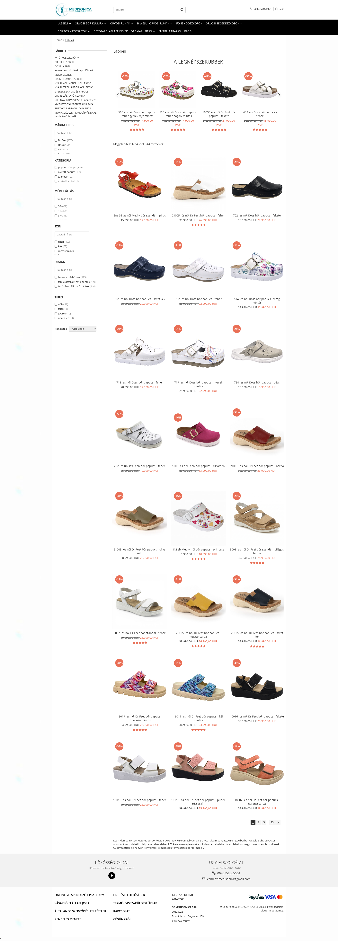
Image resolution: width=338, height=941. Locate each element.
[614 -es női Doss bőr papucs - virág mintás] (257, 267)
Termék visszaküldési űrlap (135, 903)
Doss (61, 145)
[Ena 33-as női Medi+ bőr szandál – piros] (139, 184)
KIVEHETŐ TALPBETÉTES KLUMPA (74, 104)
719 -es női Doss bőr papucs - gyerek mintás (198, 384)
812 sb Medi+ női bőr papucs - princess (198, 549)
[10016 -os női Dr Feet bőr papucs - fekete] (257, 685)
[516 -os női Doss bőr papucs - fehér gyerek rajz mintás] (136, 89)
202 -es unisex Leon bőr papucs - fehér (139, 466)
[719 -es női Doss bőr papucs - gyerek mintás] (198, 351)
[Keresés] (182, 10)
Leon (61, 149)
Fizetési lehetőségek (129, 895)
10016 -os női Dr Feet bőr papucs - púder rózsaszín (198, 801)
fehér (61, 241)
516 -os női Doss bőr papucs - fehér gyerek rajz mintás (136, 114)
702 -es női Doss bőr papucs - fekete (257, 215)
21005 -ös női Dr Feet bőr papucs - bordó (257, 466)
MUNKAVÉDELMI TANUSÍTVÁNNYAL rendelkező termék (75, 114)
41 (59, 211)
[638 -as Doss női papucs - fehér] (260, 89)
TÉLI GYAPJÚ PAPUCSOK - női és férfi (75, 100)
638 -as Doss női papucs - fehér (260, 114)
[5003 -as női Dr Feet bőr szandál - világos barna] (257, 518)
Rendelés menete (68, 919)
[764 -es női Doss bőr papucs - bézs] (257, 351)
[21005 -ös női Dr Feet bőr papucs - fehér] (198, 184)
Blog (187, 31)
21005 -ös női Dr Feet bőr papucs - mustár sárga (198, 634)
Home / (60, 40)
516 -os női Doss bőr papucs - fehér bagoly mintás (177, 114)
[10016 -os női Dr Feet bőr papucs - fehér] (139, 768)
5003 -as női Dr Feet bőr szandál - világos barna (257, 551)
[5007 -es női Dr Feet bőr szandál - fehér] (139, 601)
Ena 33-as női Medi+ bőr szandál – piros (139, 215)
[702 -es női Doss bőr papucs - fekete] (257, 184)
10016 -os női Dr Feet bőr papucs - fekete (257, 716)
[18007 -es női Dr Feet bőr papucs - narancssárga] (257, 768)
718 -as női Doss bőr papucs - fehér (139, 382)
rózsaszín (63, 251)
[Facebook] (111, 875)
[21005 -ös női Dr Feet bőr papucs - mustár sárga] (198, 601)
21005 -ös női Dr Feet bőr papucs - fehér (198, 215)
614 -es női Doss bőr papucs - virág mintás (257, 300)
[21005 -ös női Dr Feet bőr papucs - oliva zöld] (139, 518)
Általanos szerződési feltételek (80, 911)
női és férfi (64, 318)
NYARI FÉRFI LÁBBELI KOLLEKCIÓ (74, 87)
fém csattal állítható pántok (74, 282)
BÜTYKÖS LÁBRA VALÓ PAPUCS (73, 108)
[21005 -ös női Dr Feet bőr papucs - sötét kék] (257, 601)
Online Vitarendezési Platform (79, 895)
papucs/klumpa (67, 167)
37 (59, 215)
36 (59, 206)
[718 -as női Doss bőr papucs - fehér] (139, 351)
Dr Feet (62, 140)
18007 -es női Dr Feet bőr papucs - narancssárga (257, 801)
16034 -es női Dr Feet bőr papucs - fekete (218, 114)
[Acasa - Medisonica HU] (74, 10)
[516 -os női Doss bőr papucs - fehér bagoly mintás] (177, 89)
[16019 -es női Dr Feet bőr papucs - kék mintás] (198, 685)
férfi (60, 309)
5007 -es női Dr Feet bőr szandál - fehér (139, 633)
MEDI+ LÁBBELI (63, 74)
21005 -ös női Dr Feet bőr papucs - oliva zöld (139, 551)
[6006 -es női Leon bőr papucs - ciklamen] (198, 434)
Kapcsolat (121, 911)
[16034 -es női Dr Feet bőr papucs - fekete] (218, 89)
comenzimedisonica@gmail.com (228, 879)
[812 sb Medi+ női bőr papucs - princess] (198, 518)
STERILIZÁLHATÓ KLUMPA (70, 95)
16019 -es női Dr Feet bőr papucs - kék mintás (198, 718)
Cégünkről (122, 919)
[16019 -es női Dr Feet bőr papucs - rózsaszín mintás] (139, 685)
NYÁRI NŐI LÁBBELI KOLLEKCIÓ (73, 83)
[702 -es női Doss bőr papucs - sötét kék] (139, 267)
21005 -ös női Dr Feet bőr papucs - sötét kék (257, 634)
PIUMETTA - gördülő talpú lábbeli (74, 70)
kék (60, 246)
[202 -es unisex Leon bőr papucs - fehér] (139, 435)
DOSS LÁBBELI (63, 66)
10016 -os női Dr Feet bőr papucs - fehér (139, 800)
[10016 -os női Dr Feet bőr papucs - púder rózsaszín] (198, 768)
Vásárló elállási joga (72, 903)
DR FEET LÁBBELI (64, 62)
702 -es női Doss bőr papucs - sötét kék (139, 299)
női (60, 304)
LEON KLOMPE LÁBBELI (68, 79)
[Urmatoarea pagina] (277, 822)
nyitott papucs (66, 172)
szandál (62, 176)
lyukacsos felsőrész (69, 277)
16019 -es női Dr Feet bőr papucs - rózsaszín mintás (139, 718)
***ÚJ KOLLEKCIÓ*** (67, 57)
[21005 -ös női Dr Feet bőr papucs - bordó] (257, 434)
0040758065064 (228, 873)
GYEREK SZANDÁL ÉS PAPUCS (71, 91)
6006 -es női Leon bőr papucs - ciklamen (198, 466)
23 (272, 822)
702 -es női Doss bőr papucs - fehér (198, 299)
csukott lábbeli (66, 181)
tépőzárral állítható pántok (73, 286)
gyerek (62, 313)
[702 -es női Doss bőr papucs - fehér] (198, 267)
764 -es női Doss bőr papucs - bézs (257, 382)
